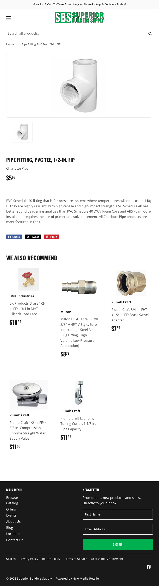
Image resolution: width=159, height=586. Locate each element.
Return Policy (51, 559)
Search (11, 559)
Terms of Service (75, 559)
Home (10, 44)
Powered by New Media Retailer (78, 578)
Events (11, 515)
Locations (13, 533)
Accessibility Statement (107, 559)
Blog (9, 527)
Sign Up (117, 544)
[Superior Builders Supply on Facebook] (149, 567)
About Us (13, 521)
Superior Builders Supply (34, 578)
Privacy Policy (29, 559)
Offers (11, 509)
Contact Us (14, 540)
